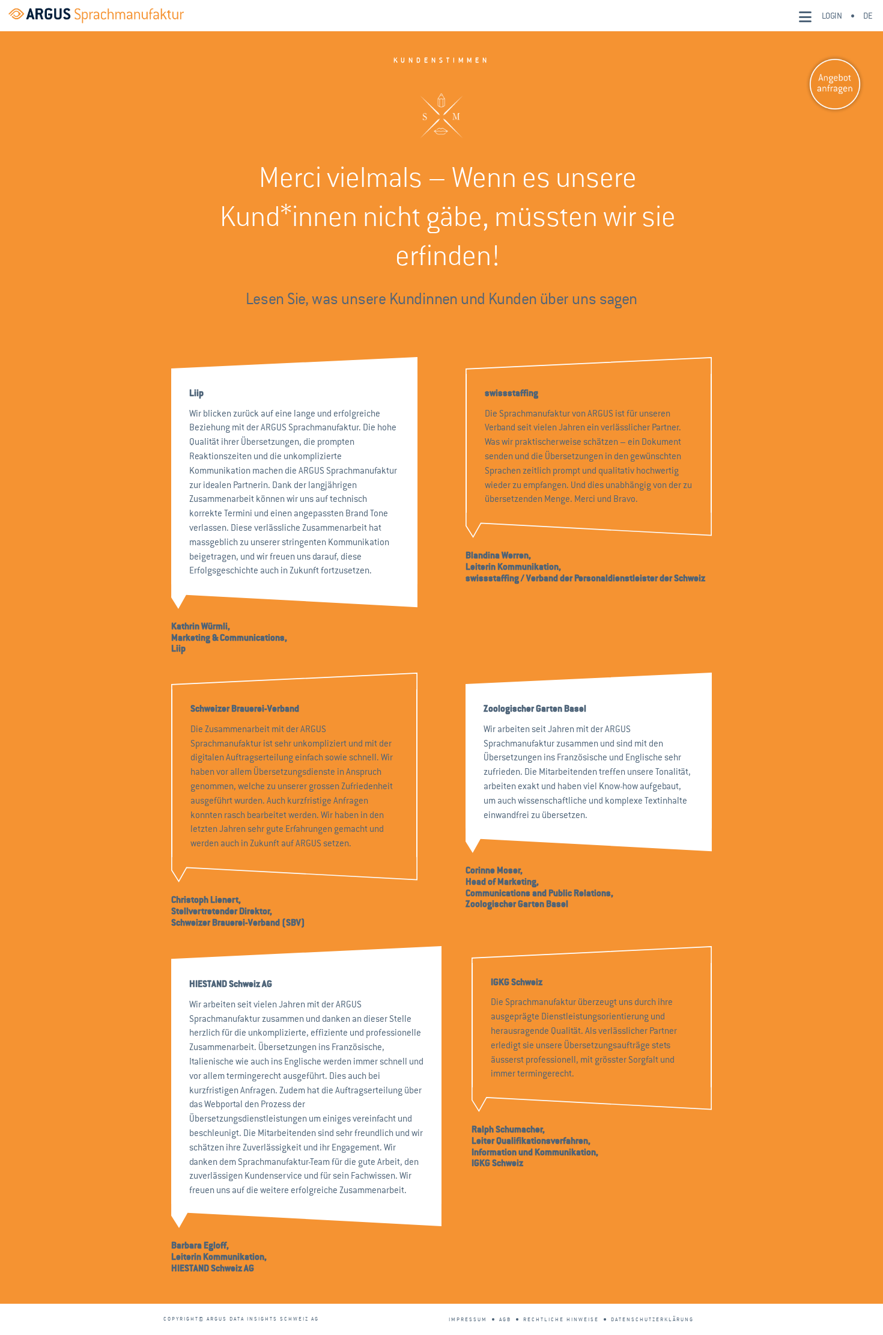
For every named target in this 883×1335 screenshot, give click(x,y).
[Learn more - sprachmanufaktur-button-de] (835, 84)
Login (832, 16)
